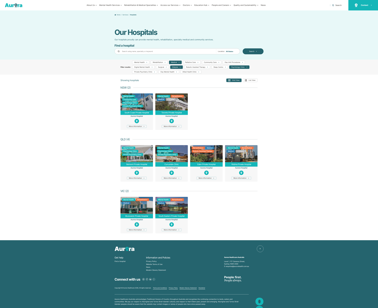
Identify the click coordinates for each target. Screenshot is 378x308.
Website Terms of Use (154, 264)
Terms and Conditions (160, 288)
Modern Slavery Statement (156, 270)
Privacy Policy (151, 261)
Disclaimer (202, 288)
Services (125, 15)
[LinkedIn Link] (150, 279)
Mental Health (128, 96)
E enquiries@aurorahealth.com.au (236, 266)
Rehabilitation (177, 96)
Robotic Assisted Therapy (202, 151)
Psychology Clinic (130, 103)
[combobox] (177, 51)
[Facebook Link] (147, 279)
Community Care (129, 99)
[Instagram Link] (143, 279)
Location (221, 51)
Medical (161, 99)
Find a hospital (120, 261)
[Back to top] (260, 248)
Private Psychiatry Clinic (132, 106)
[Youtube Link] (154, 279)
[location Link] (137, 121)
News (148, 267)
